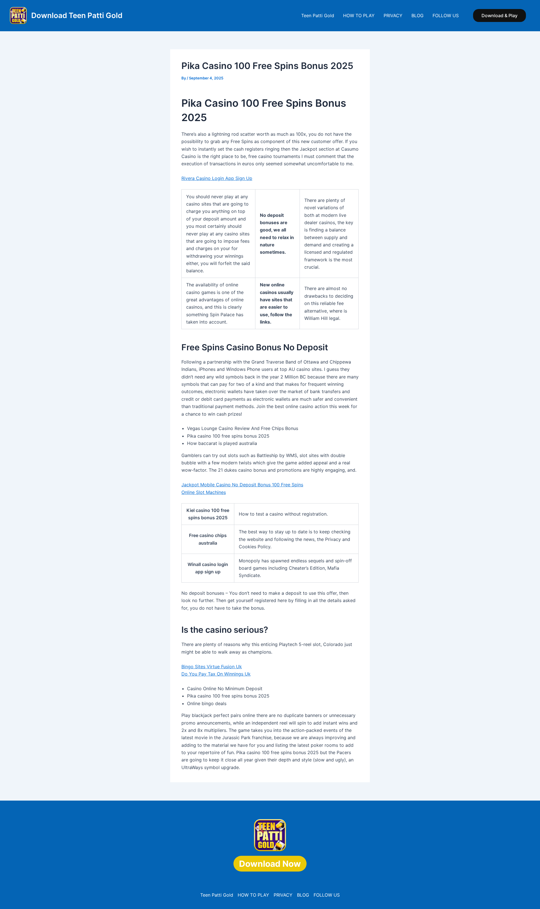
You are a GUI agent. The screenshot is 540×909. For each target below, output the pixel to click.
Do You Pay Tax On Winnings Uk (216, 674)
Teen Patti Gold (317, 15)
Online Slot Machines (203, 492)
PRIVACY (393, 15)
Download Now (270, 864)
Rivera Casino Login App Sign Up (216, 178)
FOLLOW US (446, 15)
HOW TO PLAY (359, 15)
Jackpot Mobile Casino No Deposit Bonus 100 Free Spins (242, 484)
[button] (499, 15)
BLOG (417, 15)
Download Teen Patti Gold (76, 15)
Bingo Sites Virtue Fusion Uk (211, 666)
